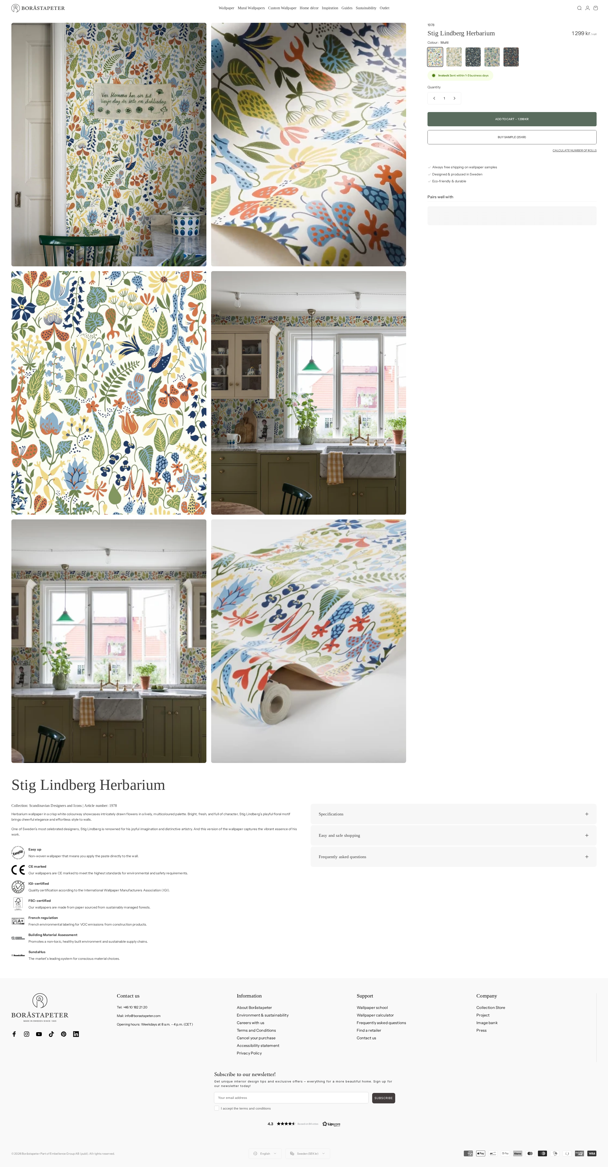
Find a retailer (369, 1030)
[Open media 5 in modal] (108, 641)
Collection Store (490, 1007)
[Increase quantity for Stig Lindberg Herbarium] (455, 98)
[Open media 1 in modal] (108, 144)
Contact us (366, 1037)
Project (482, 1015)
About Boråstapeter (254, 1007)
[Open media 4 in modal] (308, 393)
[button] (304, 1124)
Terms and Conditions (256, 1030)
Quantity (434, 87)
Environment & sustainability (263, 1015)
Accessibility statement (258, 1045)
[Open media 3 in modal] (108, 393)
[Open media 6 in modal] (308, 641)
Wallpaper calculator (375, 1015)
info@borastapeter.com (143, 1016)
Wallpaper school (372, 1007)
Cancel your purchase (256, 1037)
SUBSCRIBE (384, 1098)
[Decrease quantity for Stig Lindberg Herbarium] (433, 98)
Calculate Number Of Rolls (575, 150)
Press (481, 1030)
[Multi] (435, 56)
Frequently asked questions (381, 1022)
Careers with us (250, 1022)
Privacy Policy (249, 1053)
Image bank (487, 1022)
